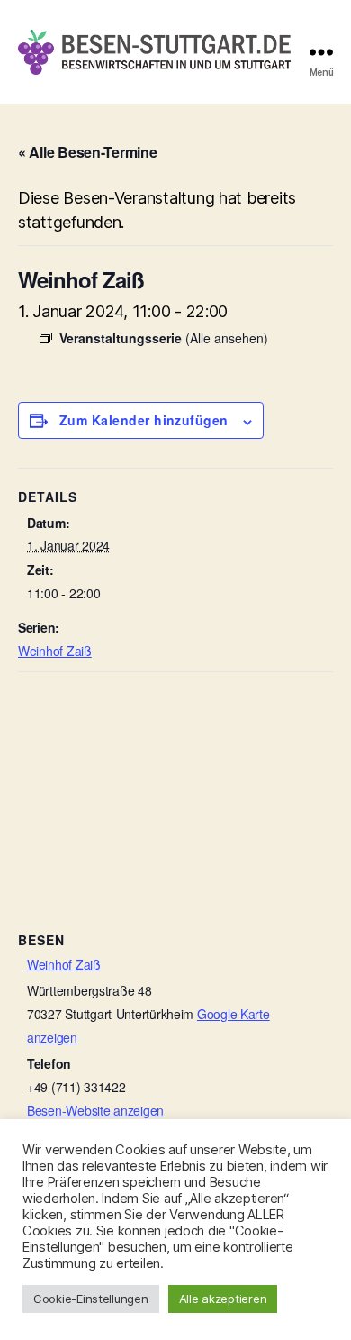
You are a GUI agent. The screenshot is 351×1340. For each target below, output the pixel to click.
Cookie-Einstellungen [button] (90, 1298)
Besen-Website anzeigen (95, 1110)
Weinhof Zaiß (55, 651)
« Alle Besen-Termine (88, 151)
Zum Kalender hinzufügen (144, 420)
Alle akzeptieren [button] (223, 1298)
